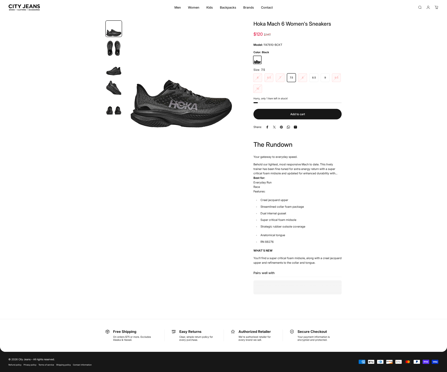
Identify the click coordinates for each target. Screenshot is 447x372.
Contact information (82, 365)
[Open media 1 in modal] (181, 76)
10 (257, 88)
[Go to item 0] (113, 28)
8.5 (314, 77)
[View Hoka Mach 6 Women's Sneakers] (257, 60)
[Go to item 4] (113, 87)
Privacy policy (30, 365)
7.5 (291, 77)
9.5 (336, 77)
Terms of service (46, 365)
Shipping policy (63, 365)
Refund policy (14, 365)
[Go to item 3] (113, 68)
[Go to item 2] (113, 48)
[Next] (228, 85)
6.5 (269, 77)
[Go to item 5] (113, 107)
